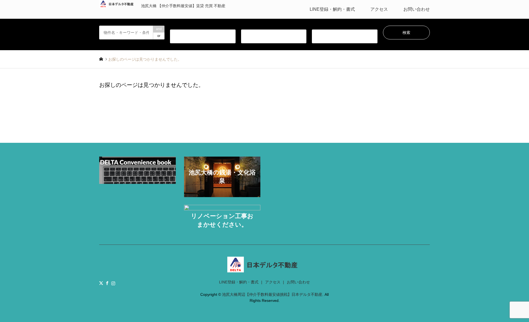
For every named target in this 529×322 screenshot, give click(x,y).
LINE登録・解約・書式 (332, 9)
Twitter (101, 283)
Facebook (107, 283)
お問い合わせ (416, 9)
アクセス (379, 9)
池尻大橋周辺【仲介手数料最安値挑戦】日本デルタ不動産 (272, 294)
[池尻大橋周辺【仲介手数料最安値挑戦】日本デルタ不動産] (264, 269)
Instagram (113, 283)
